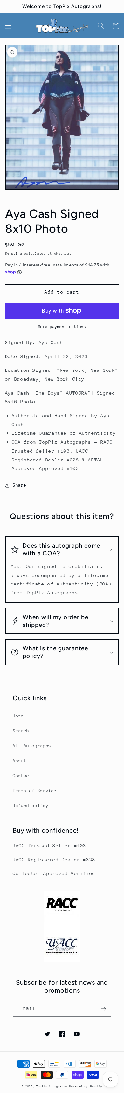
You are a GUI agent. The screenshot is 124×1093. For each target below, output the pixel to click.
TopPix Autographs (51, 1086)
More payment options (62, 326)
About (19, 760)
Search (21, 730)
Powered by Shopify (85, 1086)
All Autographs (32, 745)
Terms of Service (35, 790)
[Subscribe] (103, 1009)
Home (18, 715)
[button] (8, 25)
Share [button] (19, 485)
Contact (22, 775)
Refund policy (30, 805)
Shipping (13, 254)
